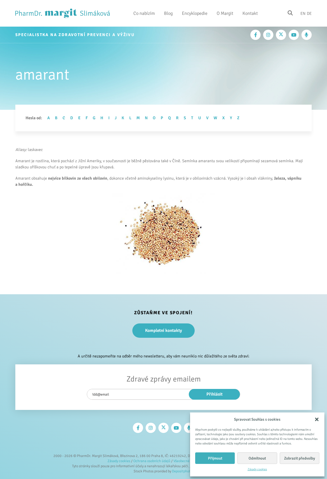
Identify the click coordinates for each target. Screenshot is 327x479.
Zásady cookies (257, 469)
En (303, 13)
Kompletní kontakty (163, 330)
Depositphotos (183, 471)
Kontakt (250, 13)
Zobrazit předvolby (299, 458)
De (309, 13)
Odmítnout (257, 458)
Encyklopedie (194, 13)
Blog (168, 13)
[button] (316, 419)
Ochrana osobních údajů (151, 461)
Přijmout (215, 458)
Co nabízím (144, 13)
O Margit (225, 13)
